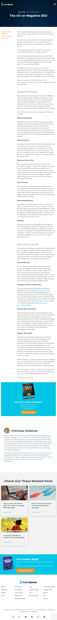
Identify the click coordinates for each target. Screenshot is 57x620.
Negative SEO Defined (6, 32)
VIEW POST (7, 512)
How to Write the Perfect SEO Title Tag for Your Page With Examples (13, 506)
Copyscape (41, 290)
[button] (34, 4)
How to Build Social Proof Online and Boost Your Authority (41, 506)
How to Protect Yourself (7, 37)
